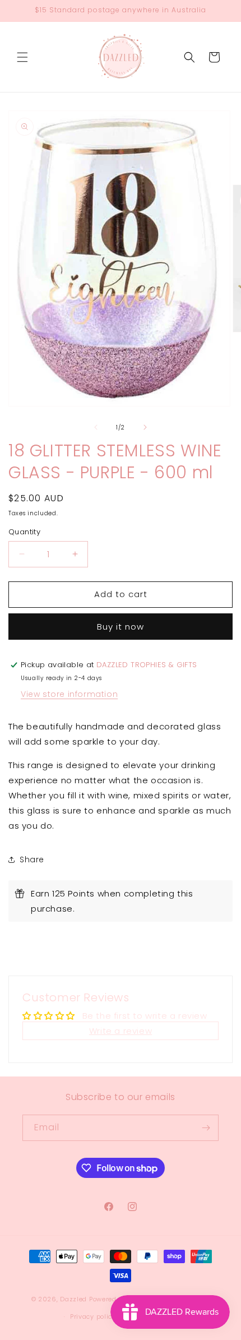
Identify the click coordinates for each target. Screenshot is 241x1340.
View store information (69, 694)
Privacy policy (93, 1316)
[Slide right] (145, 427)
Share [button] (32, 859)
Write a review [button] (120, 1031)
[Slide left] (96, 427)
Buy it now (120, 626)
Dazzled (74, 1299)
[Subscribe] (205, 1128)
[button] (22, 57)
